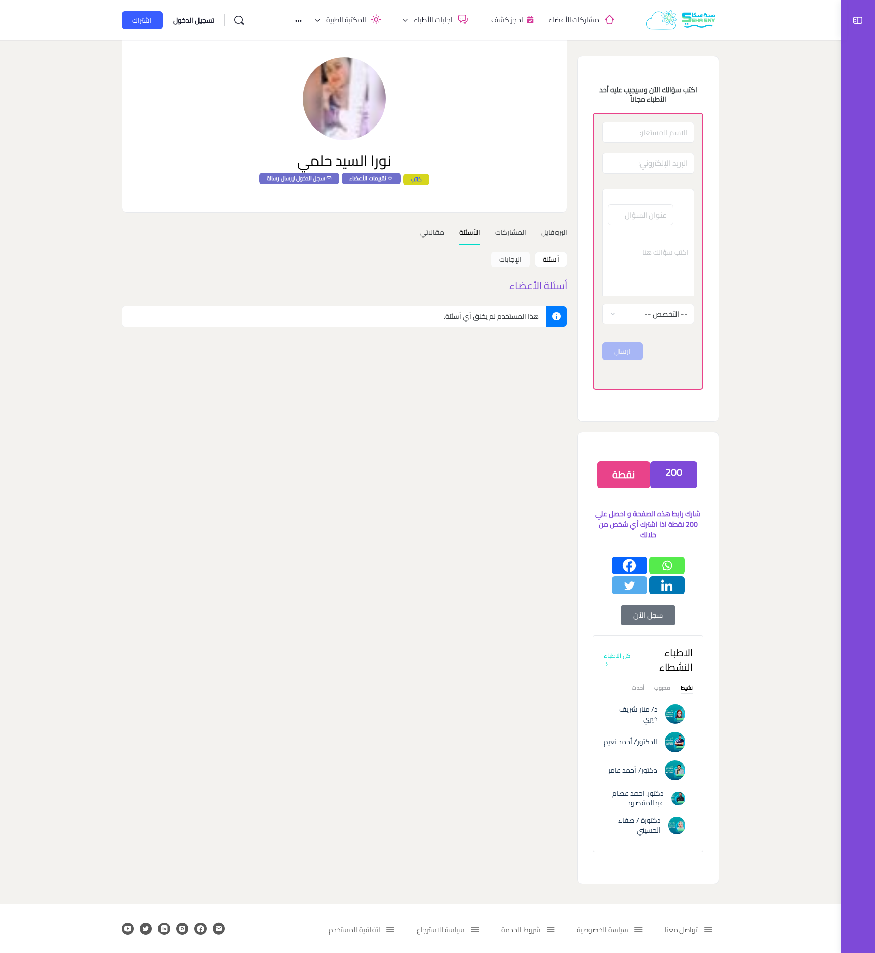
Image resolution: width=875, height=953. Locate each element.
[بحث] (239, 20)
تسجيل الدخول (193, 20)
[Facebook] (629, 565)
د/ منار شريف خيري (638, 713)
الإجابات (510, 259)
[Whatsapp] (667, 565)
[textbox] (648, 265)
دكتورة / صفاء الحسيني (639, 825)
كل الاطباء (617, 655)
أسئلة (551, 259)
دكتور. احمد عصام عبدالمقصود (638, 797)
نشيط (687, 689)
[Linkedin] (667, 585)
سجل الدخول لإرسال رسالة (296, 178)
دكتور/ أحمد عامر (632, 770)
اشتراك (142, 20)
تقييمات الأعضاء (367, 178)
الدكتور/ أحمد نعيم (630, 742)
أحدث (638, 689)
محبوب (662, 689)
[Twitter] (629, 585)
